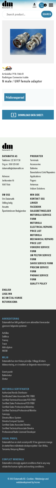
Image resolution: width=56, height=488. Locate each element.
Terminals (34, 160)
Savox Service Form (41, 263)
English (6, 289)
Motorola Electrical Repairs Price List (41, 227)
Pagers (33, 180)
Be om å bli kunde (12, 297)
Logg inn (7, 293)
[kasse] (42, 5)
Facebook (35, 206)
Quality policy (38, 283)
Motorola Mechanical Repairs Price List (41, 239)
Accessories (35, 164)
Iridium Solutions (37, 188)
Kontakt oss (37, 198)
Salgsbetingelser (40, 210)
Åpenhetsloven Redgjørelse (14, 210)
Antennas (34, 184)
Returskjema (9, 301)
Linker (34, 202)
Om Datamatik (8, 198)
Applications (35, 176)
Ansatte (5, 206)
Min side (35, 194)
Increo (37, 482)
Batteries (34, 168)
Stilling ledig (7, 202)
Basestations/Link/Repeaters (42, 172)
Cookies (30, 478)
